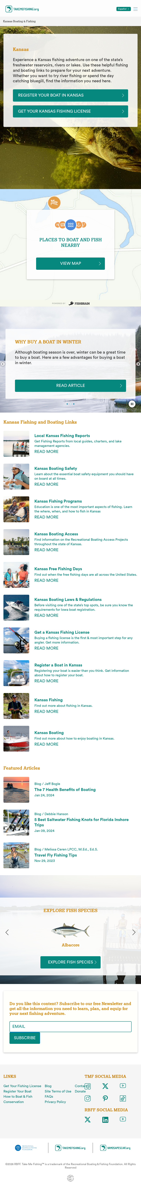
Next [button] (138, 364)
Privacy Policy (55, 1102)
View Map (70, 263)
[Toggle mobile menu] (135, 9)
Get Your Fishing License (22, 1086)
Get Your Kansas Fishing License (54, 111)
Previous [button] (3, 364)
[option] (70, 364)
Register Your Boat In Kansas (51, 95)
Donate (80, 1091)
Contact (81, 1086)
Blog (48, 1086)
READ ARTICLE (70, 386)
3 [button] (74, 404)
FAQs (49, 1096)
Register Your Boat (17, 1091)
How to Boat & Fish (17, 1096)
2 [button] (71, 404)
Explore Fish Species (70, 962)
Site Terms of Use (58, 1091)
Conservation (13, 1102)
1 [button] (67, 404)
